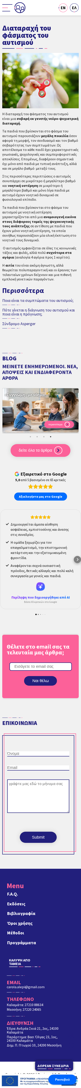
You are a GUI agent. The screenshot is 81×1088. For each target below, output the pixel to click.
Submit (38, 837)
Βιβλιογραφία (21, 913)
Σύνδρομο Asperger (19, 324)
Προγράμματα (21, 942)
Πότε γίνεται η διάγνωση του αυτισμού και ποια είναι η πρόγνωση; (38, 312)
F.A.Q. (12, 894)
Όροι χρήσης (20, 923)
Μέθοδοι (15, 933)
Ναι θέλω (40, 681)
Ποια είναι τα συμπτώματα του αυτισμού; (37, 301)
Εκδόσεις (16, 903)
